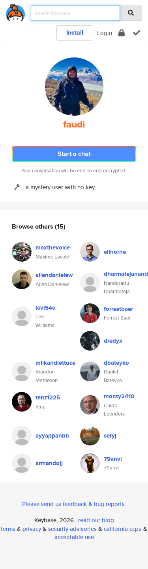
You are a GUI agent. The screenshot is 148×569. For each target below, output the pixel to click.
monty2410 (119, 396)
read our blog (96, 520)
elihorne (115, 252)
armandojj (49, 463)
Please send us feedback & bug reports (73, 504)
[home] (15, 10)
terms (8, 529)
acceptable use (74, 537)
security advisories (72, 529)
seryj (110, 435)
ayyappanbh (52, 435)
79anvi (113, 458)
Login (104, 33)
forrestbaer (118, 309)
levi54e (45, 307)
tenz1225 (48, 397)
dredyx (113, 340)
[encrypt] (121, 33)
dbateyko (116, 362)
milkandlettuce (55, 362)
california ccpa (123, 529)
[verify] (136, 33)
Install (74, 32)
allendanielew (54, 275)
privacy (31, 529)
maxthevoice (53, 247)
